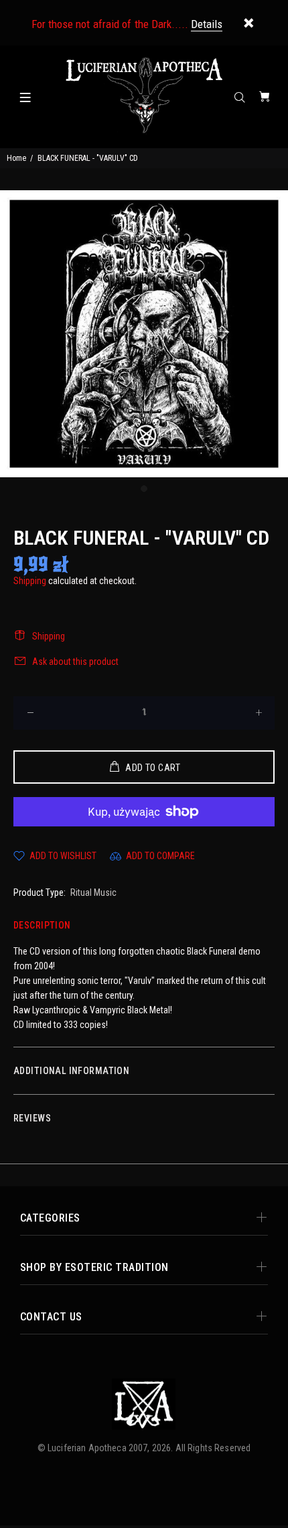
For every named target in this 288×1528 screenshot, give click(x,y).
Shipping (29, 580)
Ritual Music (93, 892)
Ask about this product (75, 661)
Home (16, 158)
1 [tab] (144, 488)
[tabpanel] (144, 333)
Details (206, 24)
